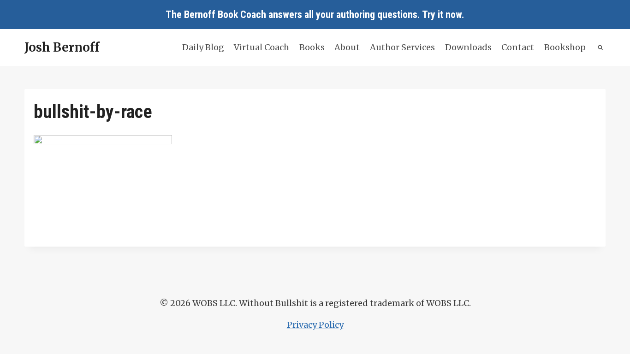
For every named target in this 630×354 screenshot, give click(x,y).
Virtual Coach (261, 47)
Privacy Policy (315, 324)
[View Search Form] (600, 47)
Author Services (402, 47)
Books (312, 47)
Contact (517, 47)
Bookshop (565, 47)
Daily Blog (203, 47)
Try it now (442, 14)
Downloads (468, 47)
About (347, 47)
